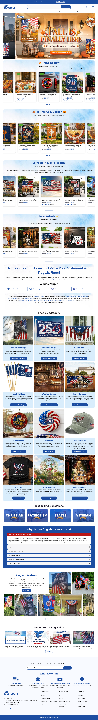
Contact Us (44, 696)
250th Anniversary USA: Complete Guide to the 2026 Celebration (86, 647)
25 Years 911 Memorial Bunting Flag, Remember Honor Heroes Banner (27, 200)
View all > (49, 619)
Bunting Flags (79, 347)
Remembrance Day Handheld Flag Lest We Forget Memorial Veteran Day (73, 251)
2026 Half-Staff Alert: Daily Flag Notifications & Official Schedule (63, 647)
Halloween (16, 11)
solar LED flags (28, 298)
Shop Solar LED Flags (79, 498)
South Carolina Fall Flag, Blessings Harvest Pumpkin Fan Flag (50, 251)
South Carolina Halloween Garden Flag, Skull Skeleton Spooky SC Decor (49, 147)
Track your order (45, 698)
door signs (36, 300)
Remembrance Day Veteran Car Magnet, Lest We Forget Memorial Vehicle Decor (27, 251)
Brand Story (81, 696)
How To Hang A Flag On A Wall (39, 646)
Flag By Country (68, 11)
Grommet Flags (49, 347)
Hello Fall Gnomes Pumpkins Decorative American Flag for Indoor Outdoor (26, 147)
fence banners (44, 300)
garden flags (76, 296)
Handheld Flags (18, 394)
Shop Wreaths (49, 451)
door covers (52, 300)
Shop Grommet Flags (49, 358)
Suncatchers (18, 440)
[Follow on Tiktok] (13, 708)
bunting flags (84, 296)
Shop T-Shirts (18, 498)
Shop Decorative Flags (18, 358)
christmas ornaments (26, 300)
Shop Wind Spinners (49, 498)
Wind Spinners (49, 487)
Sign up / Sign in (63, 704)
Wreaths (49, 440)
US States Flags (56, 11)
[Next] (91, 637)
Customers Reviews (64, 701)
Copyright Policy (82, 704)
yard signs (71, 300)
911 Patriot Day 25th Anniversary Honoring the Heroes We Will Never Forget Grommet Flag (50, 200)
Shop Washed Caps (79, 451)
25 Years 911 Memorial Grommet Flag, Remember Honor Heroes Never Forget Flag (27, 96)
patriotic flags (51, 279)
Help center (79, 11)
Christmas (8, 11)
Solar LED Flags (79, 487)
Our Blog (61, 698)
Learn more (26, 590)
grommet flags (12, 298)
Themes (24, 11)
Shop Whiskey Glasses (49, 405)
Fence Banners (79, 394)
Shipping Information (46, 704)
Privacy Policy (81, 698)
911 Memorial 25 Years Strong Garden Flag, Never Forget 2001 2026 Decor (73, 200)
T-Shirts (18, 487)
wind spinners (61, 300)
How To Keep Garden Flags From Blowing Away (18, 647)
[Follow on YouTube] (10, 708)
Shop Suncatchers (18, 451)
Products (46, 11)
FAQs (60, 696)
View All (48, 105)
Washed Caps (80, 440)
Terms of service (82, 701)
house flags (68, 296)
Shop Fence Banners (79, 405)
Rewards (61, 706)
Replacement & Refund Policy (49, 701)
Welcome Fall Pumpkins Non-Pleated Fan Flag (73, 95)
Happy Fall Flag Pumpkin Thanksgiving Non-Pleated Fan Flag (50, 96)
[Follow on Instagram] (7, 708)
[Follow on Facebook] (5, 708)
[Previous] (6, 637)
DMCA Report (81, 706)
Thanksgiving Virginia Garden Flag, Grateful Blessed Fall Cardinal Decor (73, 147)
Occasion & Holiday (34, 11)
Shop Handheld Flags (18, 405)
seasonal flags (30, 279)
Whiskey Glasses (49, 394)
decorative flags (39, 296)
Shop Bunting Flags (79, 358)
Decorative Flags (18, 347)
